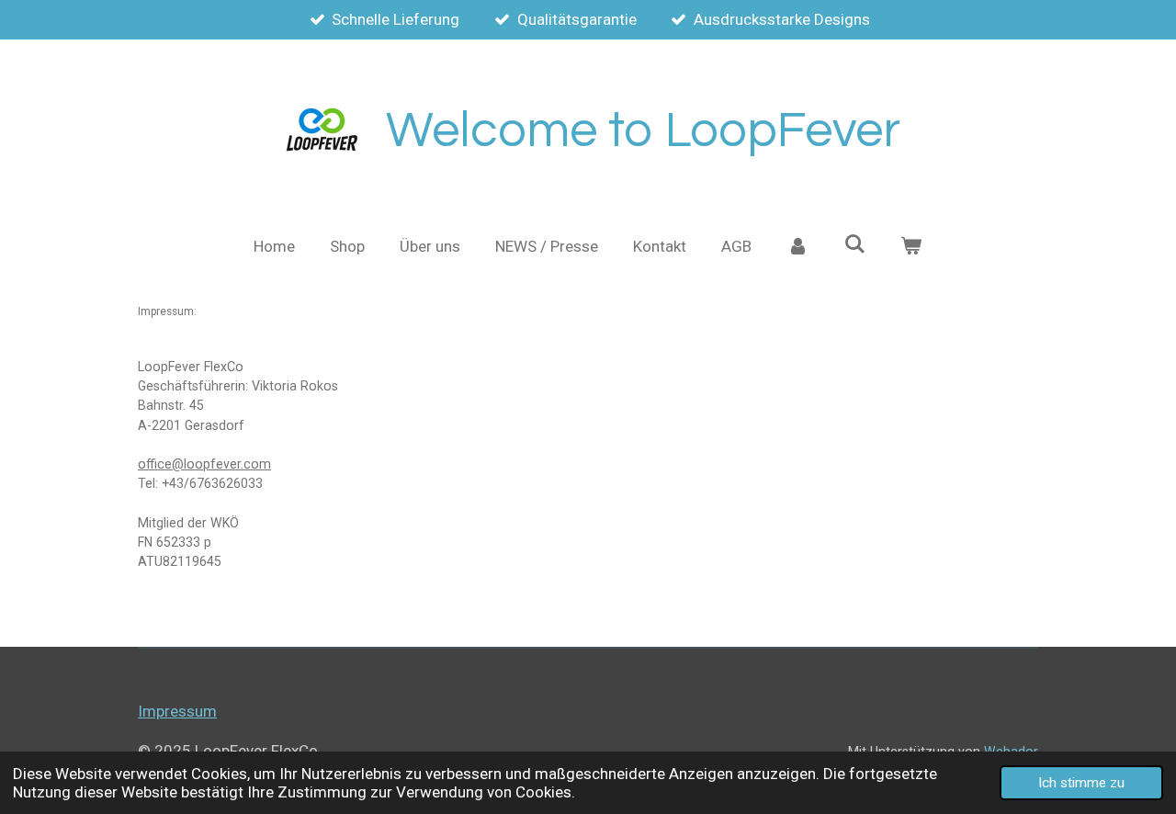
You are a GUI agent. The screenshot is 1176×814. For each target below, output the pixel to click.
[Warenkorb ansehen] (911, 247)
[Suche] (854, 244)
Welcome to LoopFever (643, 131)
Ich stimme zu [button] (1081, 782)
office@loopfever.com (204, 464)
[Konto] (797, 247)
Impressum (177, 711)
